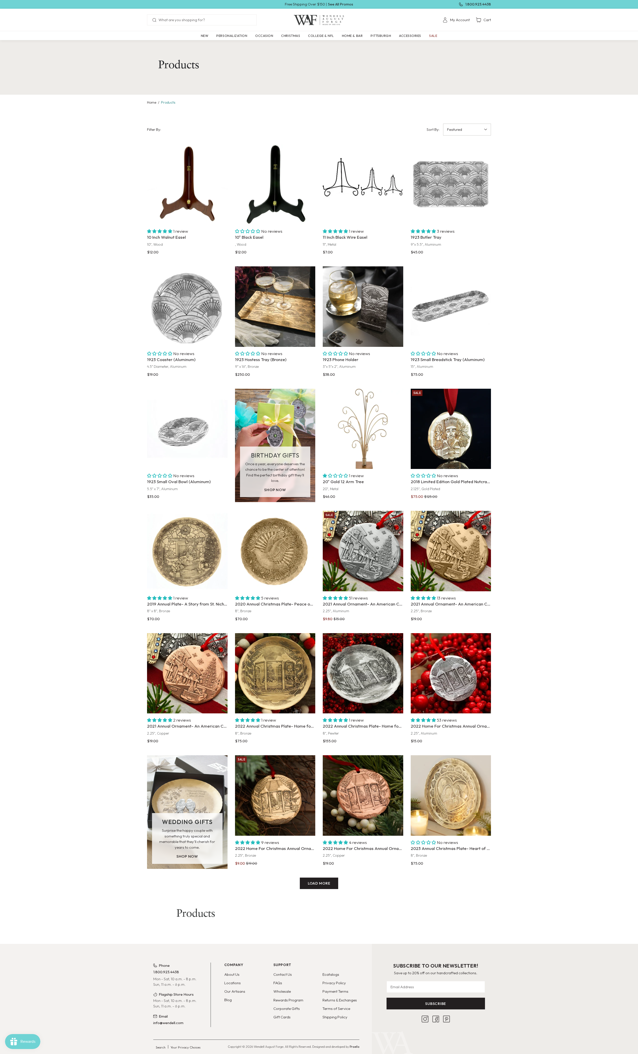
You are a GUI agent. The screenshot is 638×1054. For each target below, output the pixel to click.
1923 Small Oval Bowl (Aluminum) (179, 481)
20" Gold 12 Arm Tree (343, 481)
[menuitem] (456, 20)
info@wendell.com (168, 1022)
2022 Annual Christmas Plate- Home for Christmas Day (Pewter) (363, 726)
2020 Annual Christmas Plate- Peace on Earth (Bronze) (275, 603)
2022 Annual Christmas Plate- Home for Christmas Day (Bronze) (275, 726)
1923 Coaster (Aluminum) (171, 359)
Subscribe (435, 1003)
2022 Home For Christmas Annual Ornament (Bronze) (275, 848)
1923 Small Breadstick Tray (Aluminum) (447, 359)
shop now (275, 489)
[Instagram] (425, 1019)
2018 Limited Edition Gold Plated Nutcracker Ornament (451, 481)
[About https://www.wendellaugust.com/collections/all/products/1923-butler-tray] (451, 184)
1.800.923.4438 (478, 4)
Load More (319, 883)
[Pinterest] (446, 1019)
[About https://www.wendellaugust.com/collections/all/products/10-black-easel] (275, 184)
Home (151, 102)
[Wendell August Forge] (319, 19)
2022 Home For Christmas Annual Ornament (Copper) (363, 848)
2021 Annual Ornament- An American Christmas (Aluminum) (363, 603)
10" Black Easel (249, 237)
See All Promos (340, 4)
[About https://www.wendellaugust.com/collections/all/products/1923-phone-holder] (363, 306)
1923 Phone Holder (340, 359)
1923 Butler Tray (426, 237)
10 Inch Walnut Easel (166, 237)
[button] (231, 35)
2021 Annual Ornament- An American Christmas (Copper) (187, 726)
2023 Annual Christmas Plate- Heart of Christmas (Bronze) (451, 848)
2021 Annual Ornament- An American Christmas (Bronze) (451, 603)
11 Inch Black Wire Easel (345, 237)
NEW (205, 36)
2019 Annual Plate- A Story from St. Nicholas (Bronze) (187, 603)
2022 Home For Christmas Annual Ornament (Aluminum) (451, 726)
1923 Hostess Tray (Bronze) (260, 359)
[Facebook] (435, 1019)
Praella (354, 1047)
